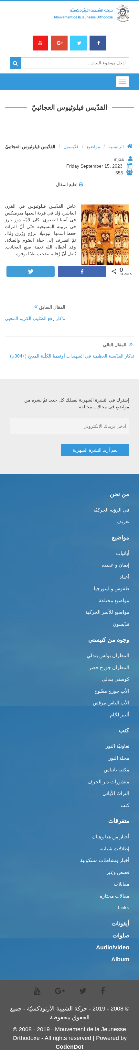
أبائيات (122, 553)
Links (123, 907)
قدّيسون (71, 146)
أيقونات (120, 923)
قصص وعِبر (117, 872)
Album (120, 959)
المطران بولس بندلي (108, 655)
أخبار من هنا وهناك (110, 836)
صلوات (120, 935)
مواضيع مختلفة (114, 600)
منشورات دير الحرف (108, 781)
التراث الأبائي (115, 793)
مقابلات (121, 884)
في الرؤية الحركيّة (111, 510)
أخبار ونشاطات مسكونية (104, 860)
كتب (125, 805)
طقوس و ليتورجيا (111, 588)
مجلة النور (119, 758)
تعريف (123, 521)
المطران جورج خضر (109, 667)
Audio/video (112, 947)
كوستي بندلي (115, 679)
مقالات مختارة (114, 896)
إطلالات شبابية (114, 848)
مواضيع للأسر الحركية (107, 612)
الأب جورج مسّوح (111, 691)
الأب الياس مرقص (111, 702)
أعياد (124, 577)
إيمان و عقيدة (115, 565)
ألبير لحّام (119, 714)
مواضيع (93, 146)
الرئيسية (116, 146)
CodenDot (69, 1047)
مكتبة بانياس (116, 769)
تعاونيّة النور (117, 746)
